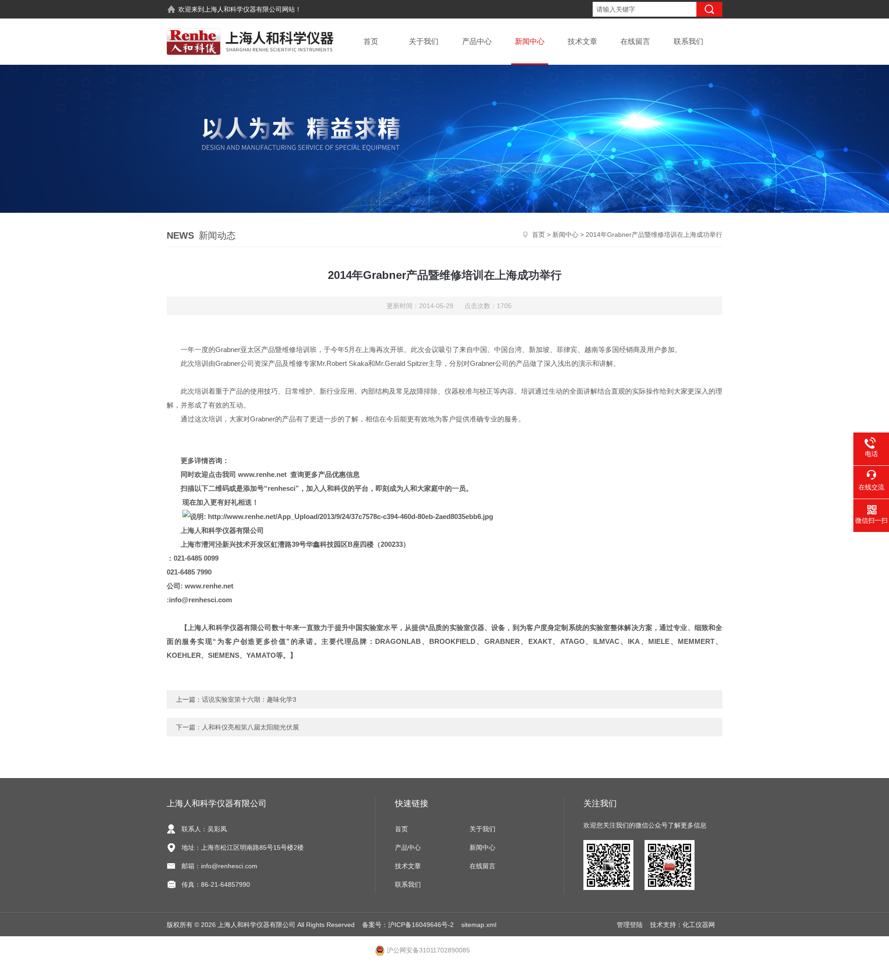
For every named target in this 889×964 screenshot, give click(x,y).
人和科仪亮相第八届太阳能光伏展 (250, 727)
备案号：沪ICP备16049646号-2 (408, 924)
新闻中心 (530, 41)
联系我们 (688, 41)
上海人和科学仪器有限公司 (243, 9)
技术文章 (582, 41)
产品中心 (477, 41)
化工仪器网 (698, 924)
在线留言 (635, 41)
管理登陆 (630, 924)
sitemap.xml (478, 924)
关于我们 (423, 41)
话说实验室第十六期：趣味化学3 (249, 699)
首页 (370, 41)
